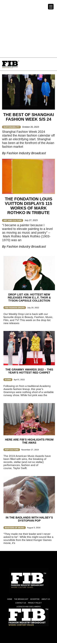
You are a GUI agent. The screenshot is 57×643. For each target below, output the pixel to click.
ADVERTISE (35, 599)
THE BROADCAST (21, 599)
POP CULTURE (12, 450)
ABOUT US (46, 599)
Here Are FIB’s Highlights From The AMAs (29, 441)
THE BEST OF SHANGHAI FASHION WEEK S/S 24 (28, 116)
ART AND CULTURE (12, 220)
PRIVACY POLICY (35, 603)
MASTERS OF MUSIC (14, 528)
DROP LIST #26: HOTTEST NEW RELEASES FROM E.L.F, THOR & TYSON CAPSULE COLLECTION (29, 297)
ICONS (8, 380)
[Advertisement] (28, 28)
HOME (9, 599)
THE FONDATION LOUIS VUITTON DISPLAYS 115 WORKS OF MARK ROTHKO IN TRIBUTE (28, 206)
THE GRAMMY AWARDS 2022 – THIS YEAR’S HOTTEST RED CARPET (29, 371)
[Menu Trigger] (51, 6)
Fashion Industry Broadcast (26, 153)
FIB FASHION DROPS (14, 308)
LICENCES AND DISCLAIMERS (28, 607)
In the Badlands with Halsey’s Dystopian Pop (29, 519)
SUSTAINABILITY (11, 127)
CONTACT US (20, 603)
